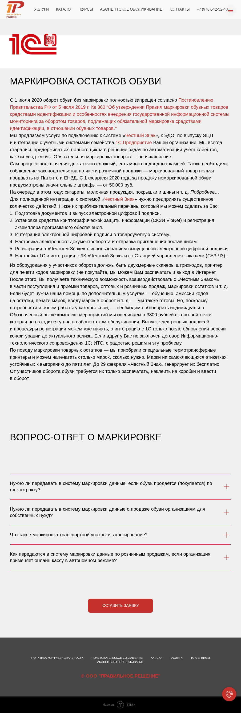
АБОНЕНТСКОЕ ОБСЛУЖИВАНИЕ (131, 9)
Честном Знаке (66, 248)
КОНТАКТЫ (179, 9)
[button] (120, 606)
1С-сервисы (200, 657)
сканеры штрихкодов (179, 265)
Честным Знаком (198, 279)
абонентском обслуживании (108, 321)
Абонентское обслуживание (120, 662)
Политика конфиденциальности (57, 657)
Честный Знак (140, 135)
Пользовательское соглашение (117, 657)
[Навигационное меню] (230, 10)
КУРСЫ (86, 9)
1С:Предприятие (134, 142)
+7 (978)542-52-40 (212, 9)
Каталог (157, 657)
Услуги (177, 657)
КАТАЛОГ (64, 9)
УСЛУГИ (41, 9)
